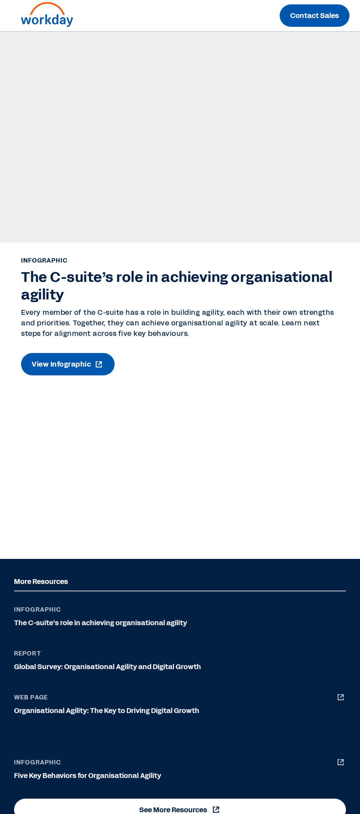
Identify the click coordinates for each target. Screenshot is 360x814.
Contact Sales (314, 16)
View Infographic (61, 364)
